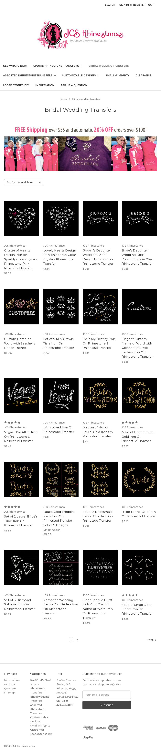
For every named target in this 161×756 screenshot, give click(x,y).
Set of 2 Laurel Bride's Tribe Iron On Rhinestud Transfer (21, 521)
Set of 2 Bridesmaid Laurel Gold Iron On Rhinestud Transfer (98, 516)
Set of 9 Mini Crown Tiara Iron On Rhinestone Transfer (58, 343)
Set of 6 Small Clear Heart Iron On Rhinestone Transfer (137, 609)
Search (110, 4)
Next (150, 639)
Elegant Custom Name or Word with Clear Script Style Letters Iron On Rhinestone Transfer (137, 347)
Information (44, 85)
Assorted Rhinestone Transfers (28, 75)
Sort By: (10, 182)
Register (139, 4)
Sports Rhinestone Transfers (56, 65)
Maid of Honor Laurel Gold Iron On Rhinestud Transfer (138, 436)
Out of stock (100, 310)
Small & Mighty (117, 75)
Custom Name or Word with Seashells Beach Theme (19, 343)
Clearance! (144, 75)
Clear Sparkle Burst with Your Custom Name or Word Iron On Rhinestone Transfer (98, 609)
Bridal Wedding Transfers (109, 65)
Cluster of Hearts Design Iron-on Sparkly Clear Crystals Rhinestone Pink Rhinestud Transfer (20, 259)
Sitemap (9, 692)
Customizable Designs (79, 75)
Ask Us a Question (74, 85)
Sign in (124, 4)
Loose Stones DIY (16, 85)
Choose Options (21, 310)
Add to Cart (21, 221)
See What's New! (15, 65)
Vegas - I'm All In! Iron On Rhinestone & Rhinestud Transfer (20, 436)
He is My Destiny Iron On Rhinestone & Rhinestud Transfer (99, 343)
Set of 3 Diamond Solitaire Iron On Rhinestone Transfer (19, 604)
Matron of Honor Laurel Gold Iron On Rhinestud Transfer (98, 431)
